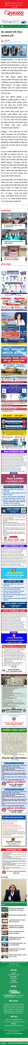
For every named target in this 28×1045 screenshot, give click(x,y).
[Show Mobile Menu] (2, 26)
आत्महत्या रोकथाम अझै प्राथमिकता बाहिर (17, 915)
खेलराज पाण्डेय (19, 1013)
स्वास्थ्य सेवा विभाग (12, 1008)
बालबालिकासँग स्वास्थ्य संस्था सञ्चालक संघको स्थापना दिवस (17, 950)
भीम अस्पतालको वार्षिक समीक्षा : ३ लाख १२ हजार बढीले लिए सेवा (13, 226)
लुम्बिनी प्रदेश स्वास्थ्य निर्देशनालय (16, 1010)
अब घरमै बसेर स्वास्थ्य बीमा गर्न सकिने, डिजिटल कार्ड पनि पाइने (17, 921)
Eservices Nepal (18, 1034)
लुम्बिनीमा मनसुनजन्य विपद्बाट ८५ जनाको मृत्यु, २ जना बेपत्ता (17, 956)
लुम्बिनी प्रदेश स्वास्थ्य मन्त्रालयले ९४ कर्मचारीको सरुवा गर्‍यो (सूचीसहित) (11, 259)
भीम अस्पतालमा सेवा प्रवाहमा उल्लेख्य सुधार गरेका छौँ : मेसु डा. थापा (14, 903)
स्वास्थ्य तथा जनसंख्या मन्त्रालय (12, 1004)
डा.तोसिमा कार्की (19, 1011)
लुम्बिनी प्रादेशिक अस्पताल (9, 1011)
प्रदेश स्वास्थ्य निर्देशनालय (13, 1005)
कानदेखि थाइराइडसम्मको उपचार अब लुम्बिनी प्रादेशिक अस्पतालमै (13, 242)
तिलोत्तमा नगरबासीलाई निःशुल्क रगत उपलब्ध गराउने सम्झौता (16, 932)
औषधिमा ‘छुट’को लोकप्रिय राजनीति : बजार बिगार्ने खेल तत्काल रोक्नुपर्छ (16, 909)
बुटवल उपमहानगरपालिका (10, 1013)
